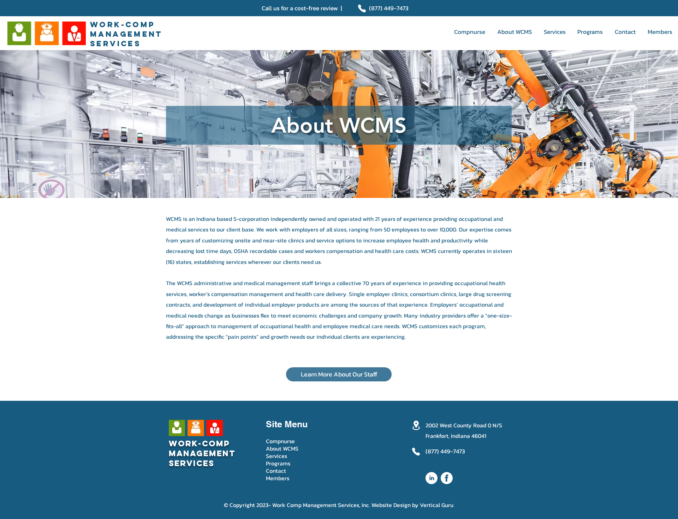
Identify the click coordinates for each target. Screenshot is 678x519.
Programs (278, 463)
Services (276, 456)
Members (277, 478)
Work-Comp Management (202, 448)
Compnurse (280, 441)
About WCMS (282, 448)
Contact (276, 471)
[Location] (416, 425)
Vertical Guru (436, 505)
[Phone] (362, 8)
